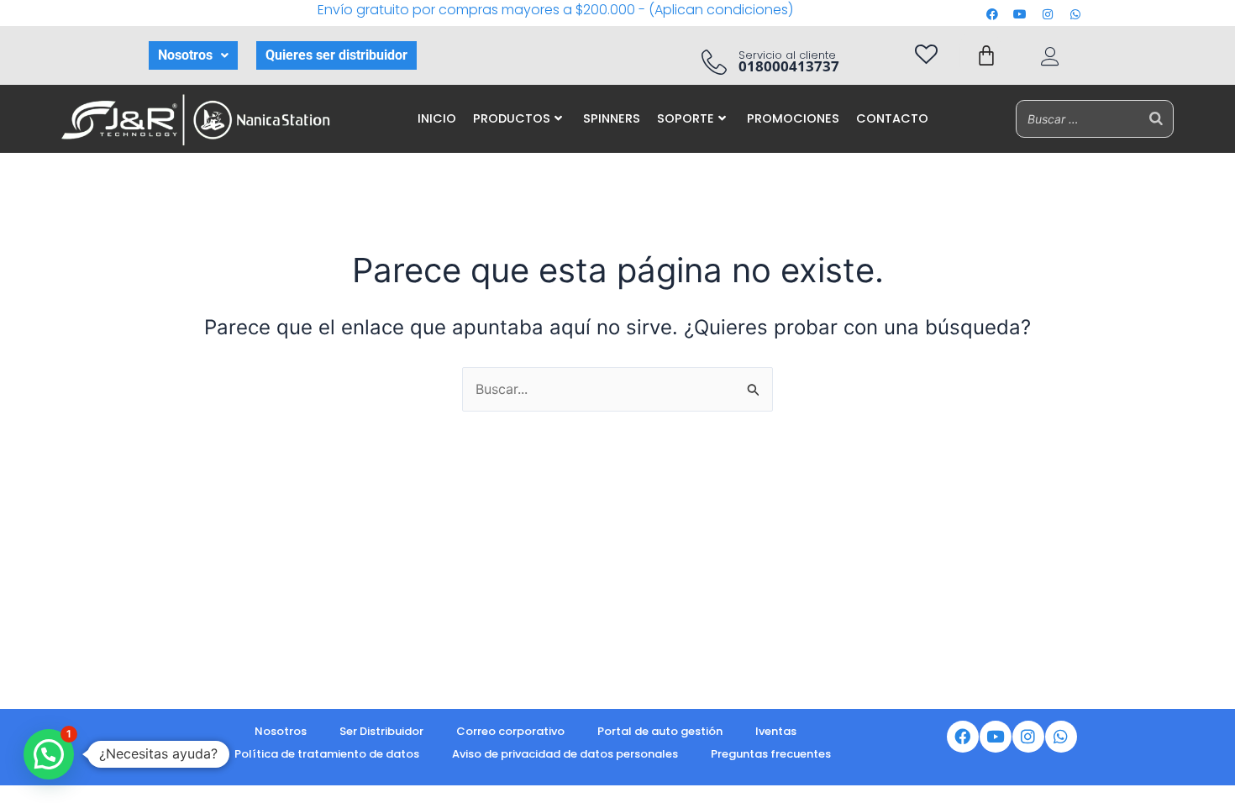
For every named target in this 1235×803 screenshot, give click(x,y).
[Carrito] (986, 55)
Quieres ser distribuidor (336, 55)
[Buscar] (1156, 119)
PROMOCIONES (793, 118)
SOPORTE (685, 118)
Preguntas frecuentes (771, 754)
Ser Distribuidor (381, 731)
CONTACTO (892, 118)
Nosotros (185, 55)
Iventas (775, 731)
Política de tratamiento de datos (326, 754)
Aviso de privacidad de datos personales (565, 754)
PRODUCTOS (511, 118)
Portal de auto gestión (660, 731)
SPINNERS (611, 118)
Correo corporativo (510, 731)
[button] (193, 55)
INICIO (437, 118)
